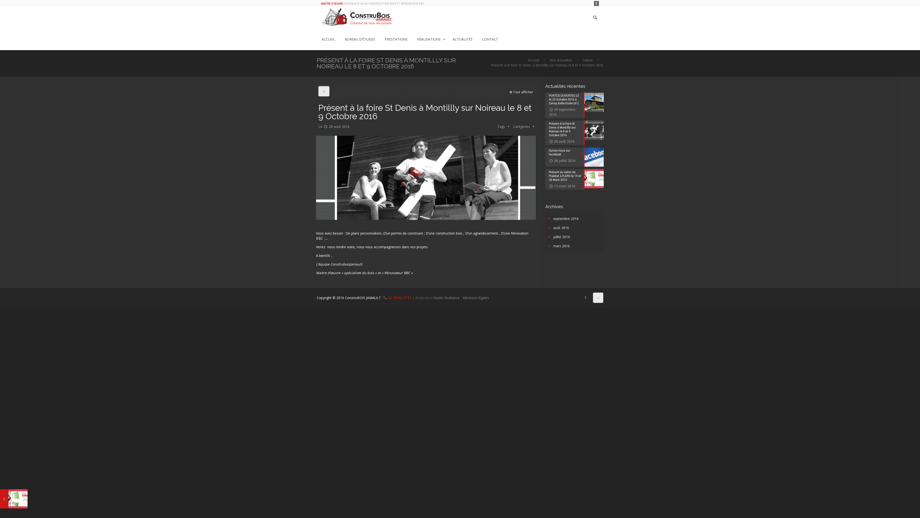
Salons (587, 60)
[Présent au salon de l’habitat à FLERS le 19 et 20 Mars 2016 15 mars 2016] (14, 498)
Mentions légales (476, 297)
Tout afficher (523, 92)
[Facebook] (596, 3)
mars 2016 (561, 246)
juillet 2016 (561, 237)
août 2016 (561, 227)
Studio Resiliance (446, 297)
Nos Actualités (561, 60)
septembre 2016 (566, 218)
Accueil (533, 60)
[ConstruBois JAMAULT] (358, 18)
